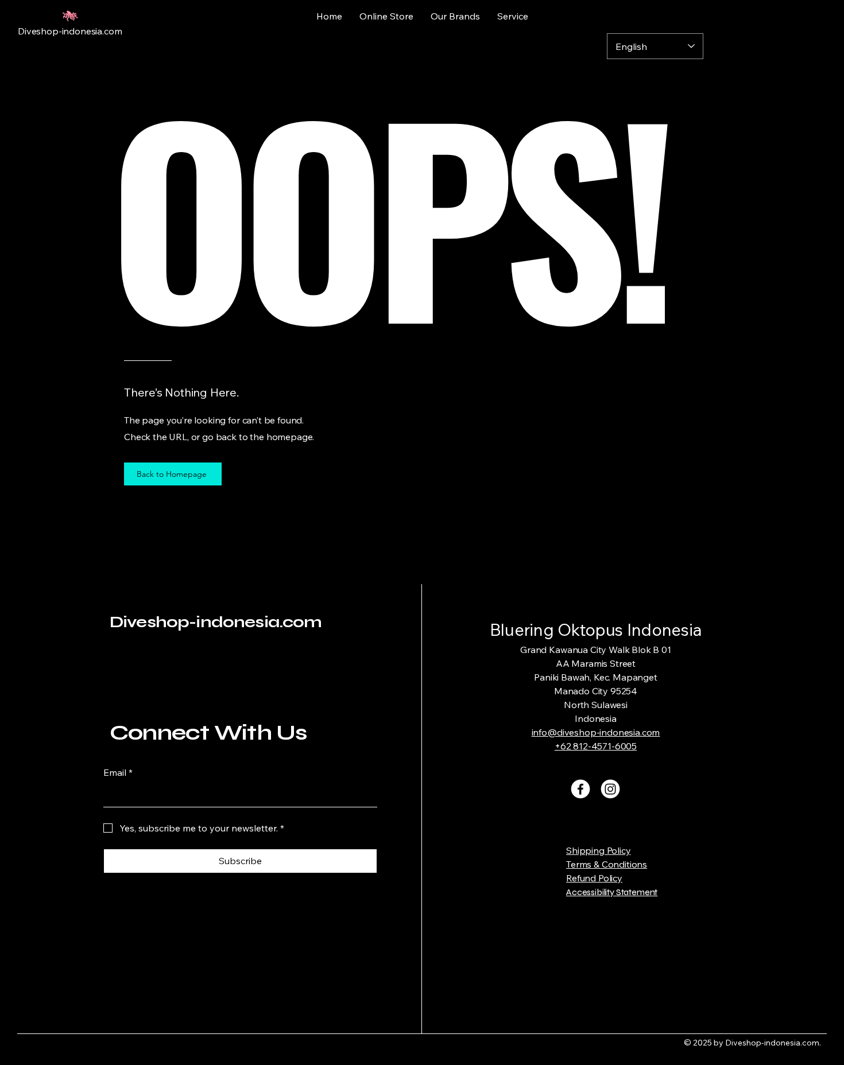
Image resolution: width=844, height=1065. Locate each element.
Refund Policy (594, 878)
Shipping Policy (598, 850)
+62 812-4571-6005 (596, 746)
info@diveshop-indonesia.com (596, 732)
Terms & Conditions (606, 864)
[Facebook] (580, 789)
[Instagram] (610, 789)
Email (118, 772)
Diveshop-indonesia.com (216, 622)
